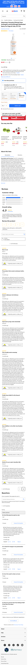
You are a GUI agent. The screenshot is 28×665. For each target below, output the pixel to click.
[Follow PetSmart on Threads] (13, 645)
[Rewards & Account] (7, 11)
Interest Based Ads (4, 663)
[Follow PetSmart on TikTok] (18, 645)
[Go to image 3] (13, 58)
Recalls (2, 656)
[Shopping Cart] (24, 11)
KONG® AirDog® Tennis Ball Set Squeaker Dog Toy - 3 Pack (6, 138)
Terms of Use (3, 659)
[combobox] (13, 16)
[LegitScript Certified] (7, 650)
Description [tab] (7, 155)
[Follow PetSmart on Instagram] (9, 645)
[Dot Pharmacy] (16, 650)
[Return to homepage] (15, 11)
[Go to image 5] (15, 58)
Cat (2, 20)
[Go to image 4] (14, 58)
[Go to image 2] (12, 58)
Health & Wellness (8, 20)
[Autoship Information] (16, 85)
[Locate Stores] (21, 11)
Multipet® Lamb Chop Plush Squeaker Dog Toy (17, 138)
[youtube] (22, 645)
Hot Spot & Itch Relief (18, 20)
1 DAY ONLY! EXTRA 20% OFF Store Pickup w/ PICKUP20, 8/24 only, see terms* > (13, 3)
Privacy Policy (4, 661)
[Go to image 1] (11, 58)
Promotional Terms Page (18, 624)
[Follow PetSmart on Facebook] (5, 645)
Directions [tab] (20, 155)
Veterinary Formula (5, 28)
